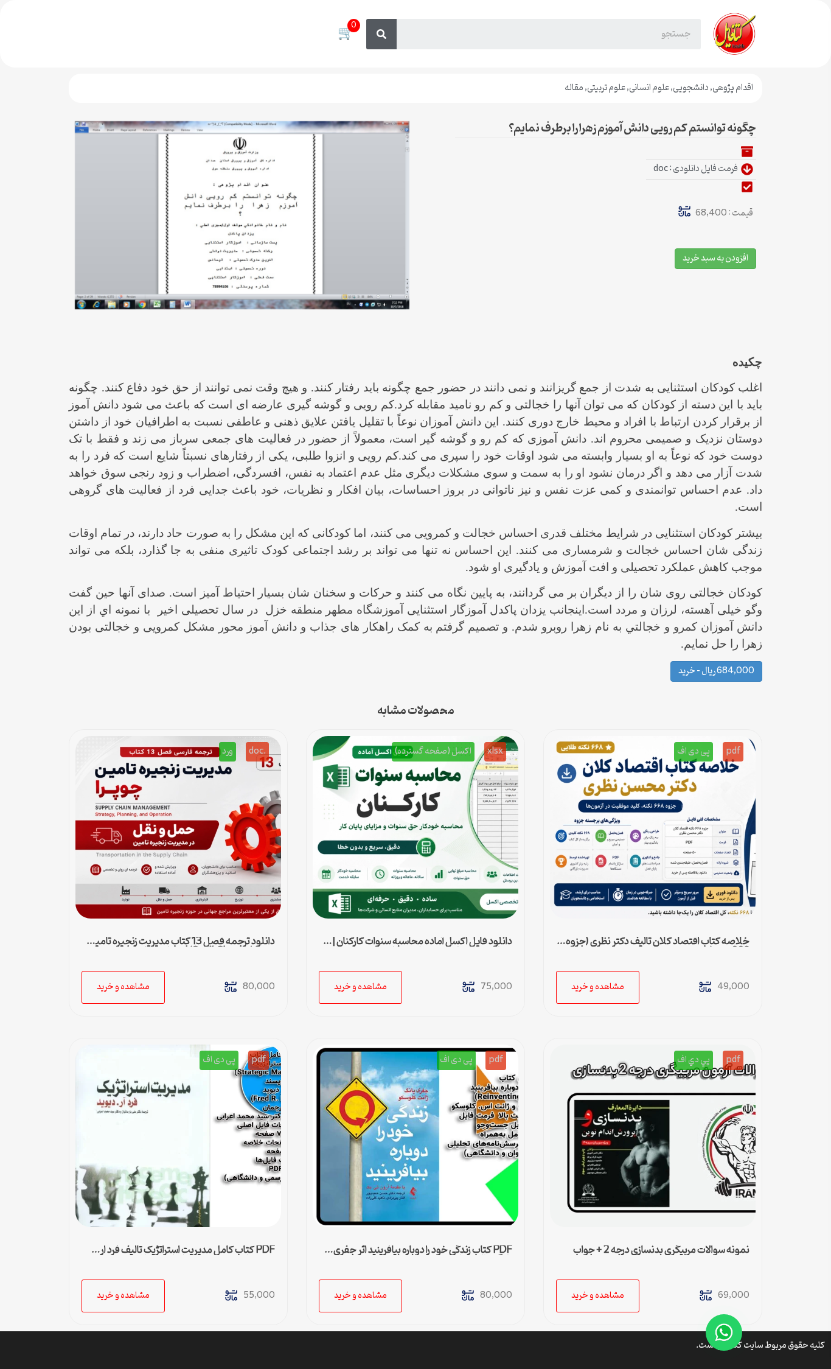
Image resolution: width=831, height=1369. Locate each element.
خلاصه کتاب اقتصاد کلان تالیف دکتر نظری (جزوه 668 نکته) (657, 946)
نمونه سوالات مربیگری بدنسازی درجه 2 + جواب (661, 1250)
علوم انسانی (649, 88)
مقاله (574, 88)
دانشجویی (691, 88)
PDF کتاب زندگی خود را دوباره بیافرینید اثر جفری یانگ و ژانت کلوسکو (422, 1255)
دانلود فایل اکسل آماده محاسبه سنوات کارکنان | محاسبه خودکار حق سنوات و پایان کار (422, 946)
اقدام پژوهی (732, 88)
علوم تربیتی (606, 88)
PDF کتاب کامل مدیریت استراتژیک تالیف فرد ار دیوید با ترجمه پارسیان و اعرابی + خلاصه (187, 1255)
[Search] (381, 34)
